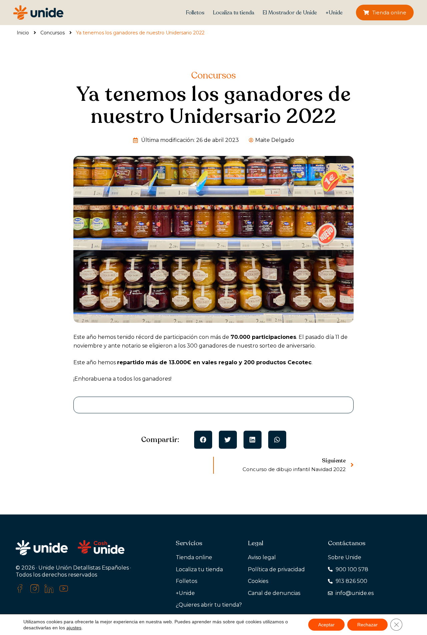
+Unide (334, 12)
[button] (203, 440)
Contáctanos (346, 543)
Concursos (52, 33)
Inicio (23, 33)
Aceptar (326, 624)
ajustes (73, 627)
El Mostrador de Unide (290, 12)
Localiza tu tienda (233, 12)
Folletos (195, 12)
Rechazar (367, 624)
